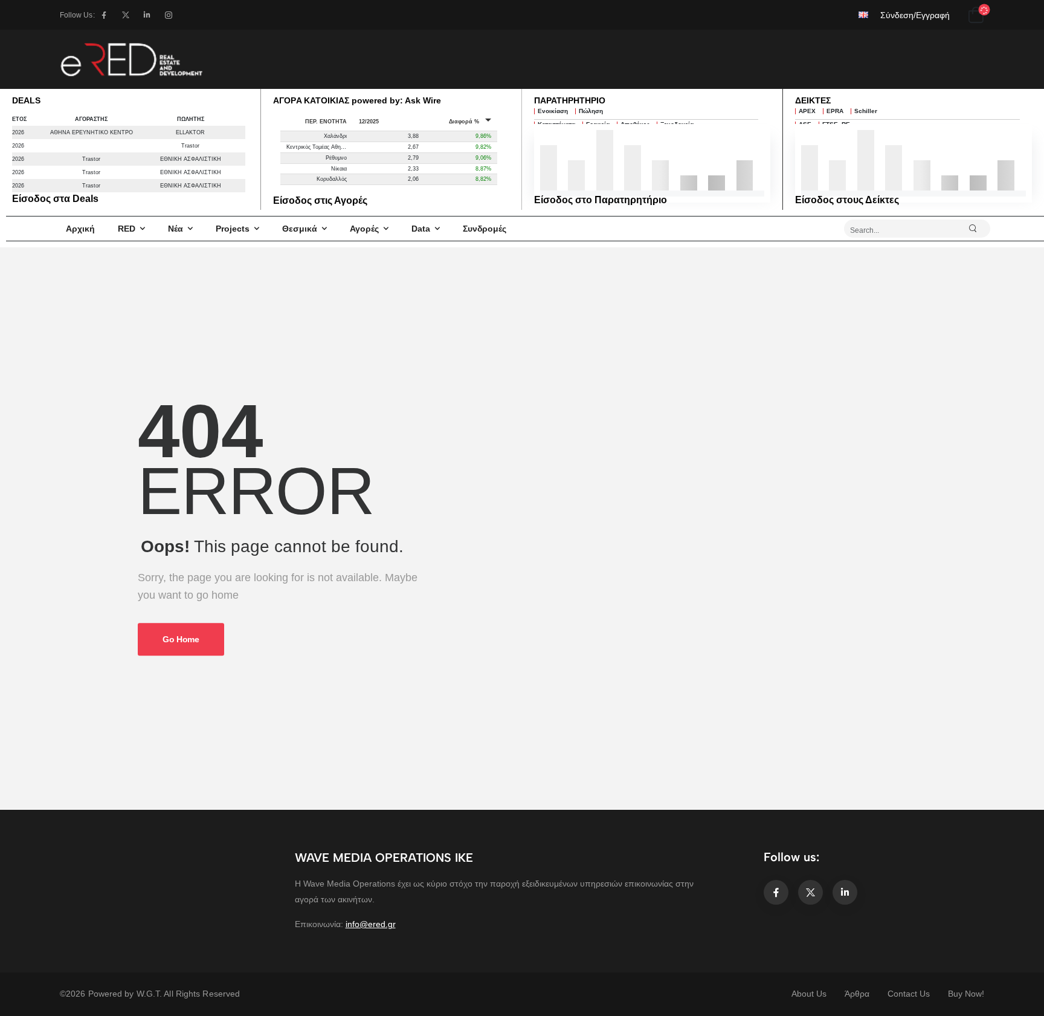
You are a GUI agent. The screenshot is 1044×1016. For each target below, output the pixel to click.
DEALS (26, 100)
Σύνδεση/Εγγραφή (915, 15)
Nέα (175, 228)
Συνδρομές (484, 228)
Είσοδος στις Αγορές (320, 200)
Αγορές (364, 228)
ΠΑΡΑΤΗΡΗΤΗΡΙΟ (569, 100)
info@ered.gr (371, 924)
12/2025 (369, 122)
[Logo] (131, 59)
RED (126, 228)
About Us (808, 993)
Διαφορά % (464, 122)
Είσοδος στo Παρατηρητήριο (600, 200)
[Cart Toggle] (976, 15)
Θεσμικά (299, 228)
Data (420, 228)
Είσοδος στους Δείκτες (847, 200)
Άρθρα (857, 993)
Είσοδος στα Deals (55, 199)
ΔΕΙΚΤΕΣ (813, 100)
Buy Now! (966, 993)
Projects (233, 228)
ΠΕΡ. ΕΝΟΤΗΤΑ (326, 122)
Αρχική (80, 228)
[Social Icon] (104, 15)
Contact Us (909, 993)
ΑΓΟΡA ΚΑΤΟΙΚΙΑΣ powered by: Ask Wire (357, 100)
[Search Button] (978, 229)
